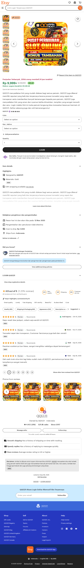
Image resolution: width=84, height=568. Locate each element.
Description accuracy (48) (64, 309)
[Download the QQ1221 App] (30, 549)
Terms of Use (28, 564)
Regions (70, 564)
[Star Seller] (10, 111)
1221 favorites (42, 477)
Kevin (69, 330)
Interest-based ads (48, 564)
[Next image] (77, 43)
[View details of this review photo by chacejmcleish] (32, 392)
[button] (45, 412)
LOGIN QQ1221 (45, 481)
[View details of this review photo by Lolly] (12, 392)
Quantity (6, 138)
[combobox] (41, 7)
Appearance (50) (45, 309)
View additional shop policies (42, 267)
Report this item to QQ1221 (70, 75)
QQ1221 (5, 111)
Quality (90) (8, 309)
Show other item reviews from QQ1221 (66, 372)
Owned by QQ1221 (37, 421)
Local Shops (61, 564)
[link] (5, 372)
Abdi (69, 343)
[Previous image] (13, 43)
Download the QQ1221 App (46, 549)
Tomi (69, 356)
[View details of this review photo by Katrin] (72, 392)
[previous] (6, 391)
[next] (77, 391)
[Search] (80, 7)
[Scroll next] (68, 309)
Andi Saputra (66, 316)
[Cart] (80, 2)
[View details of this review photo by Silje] (52, 392)
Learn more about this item (42, 206)
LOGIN (42, 150)
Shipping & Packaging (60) (26, 309)
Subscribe (62, 495)
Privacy (37, 564)
